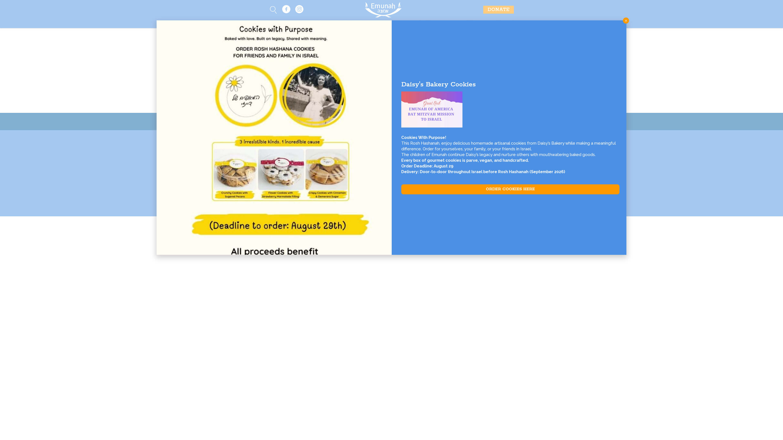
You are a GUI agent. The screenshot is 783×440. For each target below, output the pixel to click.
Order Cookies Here (510, 189)
